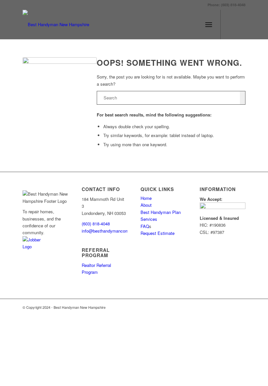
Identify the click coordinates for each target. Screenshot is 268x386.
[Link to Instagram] (231, 24)
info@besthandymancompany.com (114, 231)
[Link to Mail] (240, 24)
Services (149, 219)
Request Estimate (158, 233)
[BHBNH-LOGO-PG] (56, 24)
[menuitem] (194, 24)
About (146, 205)
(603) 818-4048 (96, 223)
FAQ (145, 226)
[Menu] (208, 24)
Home (146, 198)
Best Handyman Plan (161, 212)
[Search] (194, 24)
